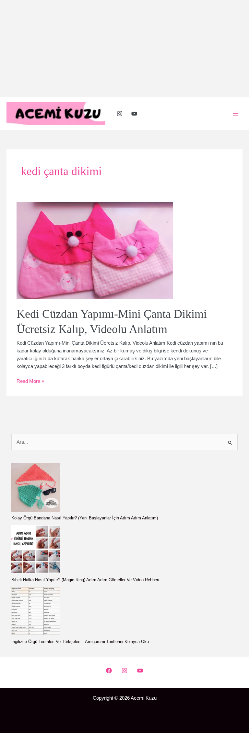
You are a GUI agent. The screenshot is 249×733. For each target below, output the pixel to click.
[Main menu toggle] (236, 113)
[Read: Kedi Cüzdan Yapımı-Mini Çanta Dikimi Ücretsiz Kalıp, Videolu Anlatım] (95, 250)
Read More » (30, 381)
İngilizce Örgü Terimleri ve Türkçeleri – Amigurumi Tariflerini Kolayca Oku (80, 641)
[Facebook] (109, 670)
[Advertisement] (124, 48)
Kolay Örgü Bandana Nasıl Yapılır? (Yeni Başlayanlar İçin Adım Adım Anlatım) (84, 518)
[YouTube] (134, 114)
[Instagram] (120, 114)
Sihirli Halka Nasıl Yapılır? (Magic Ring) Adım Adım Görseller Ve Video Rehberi (85, 579)
